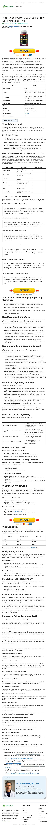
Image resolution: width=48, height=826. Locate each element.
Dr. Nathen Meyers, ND (13, 26)
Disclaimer (6, 23)
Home (17, 2)
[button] (16, 10)
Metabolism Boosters (32, 2)
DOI (7, 763)
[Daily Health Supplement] (7, 807)
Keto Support (41, 2)
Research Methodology (27, 815)
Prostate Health (19, 6)
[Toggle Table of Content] (15, 120)
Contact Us (25, 812)
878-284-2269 (42, 817)
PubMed (11, 763)
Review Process (24, 23)
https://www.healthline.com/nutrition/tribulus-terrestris (20, 758)
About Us (24, 810)
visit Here (27, 113)
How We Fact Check (27, 817)
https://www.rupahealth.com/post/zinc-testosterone (28, 754)
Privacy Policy (25, 819)
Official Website (18, 511)
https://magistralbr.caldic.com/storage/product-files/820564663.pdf (23, 773)
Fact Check (14, 23)
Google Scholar (17, 763)
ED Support (23, 2)
